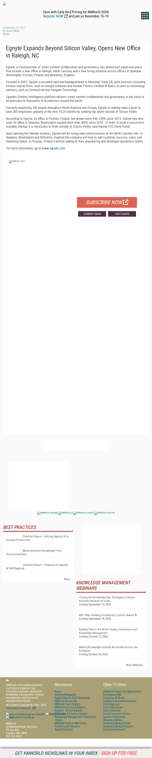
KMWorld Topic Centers (68, 704)
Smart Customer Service (116, 713)
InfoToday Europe (113, 707)
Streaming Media (112, 720)
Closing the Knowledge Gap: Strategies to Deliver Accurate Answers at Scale (107, 599)
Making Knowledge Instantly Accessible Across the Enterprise (108, 649)
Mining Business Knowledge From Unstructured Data (33, 552)
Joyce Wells (13, 30)
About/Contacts (64, 729)
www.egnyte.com (53, 148)
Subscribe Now (104, 202)
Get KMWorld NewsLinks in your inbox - (75, 753)
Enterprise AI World (113, 697)
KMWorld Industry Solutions (70, 707)
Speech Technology (114, 716)
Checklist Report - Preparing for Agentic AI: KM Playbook (37, 566)
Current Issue (92, 213)
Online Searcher (112, 710)
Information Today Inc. (19, 708)
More (67, 579)
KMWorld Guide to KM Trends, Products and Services (71, 725)
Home (58, 691)
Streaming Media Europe (116, 723)
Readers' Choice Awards (68, 710)
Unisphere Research (114, 729)
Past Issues (122, 213)
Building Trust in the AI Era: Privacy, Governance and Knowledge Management (108, 631)
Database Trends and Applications (122, 691)
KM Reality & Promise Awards (71, 713)
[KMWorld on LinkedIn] (25, 714)
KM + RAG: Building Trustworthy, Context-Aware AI (108, 615)
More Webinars (134, 665)
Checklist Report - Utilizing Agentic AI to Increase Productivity (37, 538)
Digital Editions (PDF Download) (72, 697)
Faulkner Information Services (120, 701)
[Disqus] (76, 278)
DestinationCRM (112, 694)
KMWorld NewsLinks (66, 701)
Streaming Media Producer (118, 726)
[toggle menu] (145, 15)
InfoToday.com (111, 704)
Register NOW (53, 16)
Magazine (65, 694)
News (6, 34)
